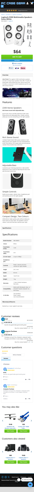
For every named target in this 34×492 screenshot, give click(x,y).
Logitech (11, 21)
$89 (10, 455)
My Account (23, 477)
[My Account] (28, 3)
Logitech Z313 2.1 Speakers (10, 458)
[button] (6, 377)
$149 (10, 424)
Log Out (30, 477)
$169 (23, 455)
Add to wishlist (18, 63)
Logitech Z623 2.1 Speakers (23, 458)
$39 (23, 424)
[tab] (17, 354)
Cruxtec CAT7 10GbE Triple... (23, 427)
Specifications (6, 228)
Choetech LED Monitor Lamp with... (10, 427)
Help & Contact (15, 477)
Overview (5, 75)
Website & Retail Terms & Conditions (10, 480)
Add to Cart (17, 57)
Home (2, 14)
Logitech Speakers (17, 14)
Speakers (8, 14)
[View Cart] (31, 3)
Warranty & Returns (8, 302)
